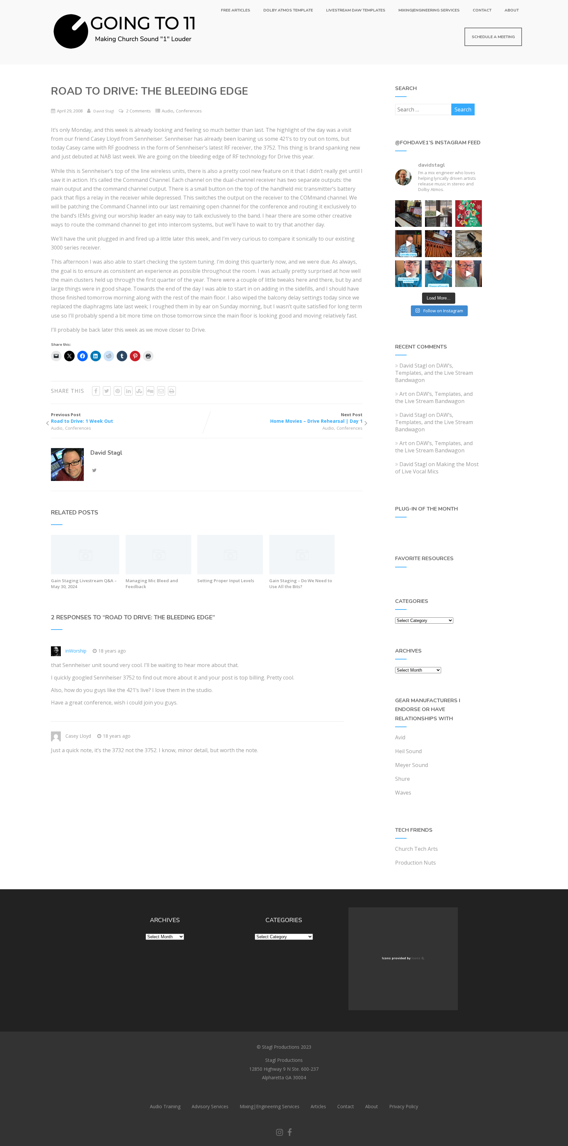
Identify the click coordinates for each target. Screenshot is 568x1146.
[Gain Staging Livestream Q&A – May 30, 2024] (85, 572)
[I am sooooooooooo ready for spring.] (438, 213)
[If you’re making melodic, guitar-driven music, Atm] (408, 243)
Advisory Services (210, 1106)
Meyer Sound (411, 765)
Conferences (189, 111)
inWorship (75, 651)
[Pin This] (118, 390)
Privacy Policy (403, 1106)
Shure (402, 778)
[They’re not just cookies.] (468, 273)
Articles (318, 1106)
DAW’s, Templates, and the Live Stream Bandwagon (434, 373)
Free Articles (235, 10)
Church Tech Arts (416, 848)
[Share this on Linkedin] (128, 390)
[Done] (468, 243)
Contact (482, 10)
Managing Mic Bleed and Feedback (152, 583)
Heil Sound (408, 751)
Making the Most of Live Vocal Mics (437, 468)
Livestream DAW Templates (355, 10)
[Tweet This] (107, 390)
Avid (400, 737)
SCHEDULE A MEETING (493, 36)
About (512, 10)
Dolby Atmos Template (288, 10)
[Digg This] (150, 390)
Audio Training (165, 1106)
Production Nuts (415, 862)
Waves (403, 792)
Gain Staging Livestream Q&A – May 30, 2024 (84, 583)
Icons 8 (417, 958)
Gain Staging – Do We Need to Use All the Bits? (300, 583)
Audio (167, 111)
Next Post (316, 418)
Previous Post (82, 418)
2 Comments (138, 111)
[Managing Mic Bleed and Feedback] (158, 572)
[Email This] (161, 390)
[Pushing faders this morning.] (438, 243)
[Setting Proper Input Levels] (230, 572)
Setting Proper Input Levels (225, 581)
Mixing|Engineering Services (429, 10)
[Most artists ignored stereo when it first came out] (408, 273)
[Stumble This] (139, 390)
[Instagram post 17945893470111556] (408, 213)
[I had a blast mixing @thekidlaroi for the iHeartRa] (468, 213)
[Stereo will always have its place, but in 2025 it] (438, 273)
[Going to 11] (125, 60)
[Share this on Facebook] (96, 390)
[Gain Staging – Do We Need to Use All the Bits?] (302, 572)
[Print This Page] (172, 390)
